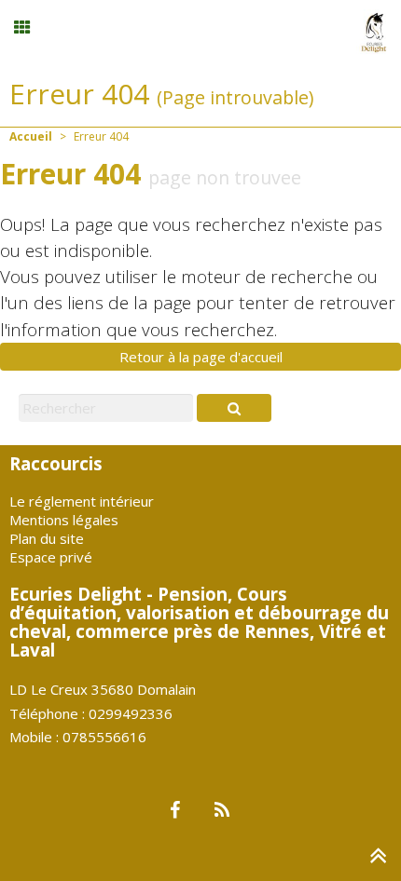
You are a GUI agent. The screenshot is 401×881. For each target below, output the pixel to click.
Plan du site (46, 538)
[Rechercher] (234, 408)
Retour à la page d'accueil (201, 356)
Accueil (30, 136)
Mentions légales (63, 519)
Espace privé (50, 557)
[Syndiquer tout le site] (221, 811)
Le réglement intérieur (81, 501)
